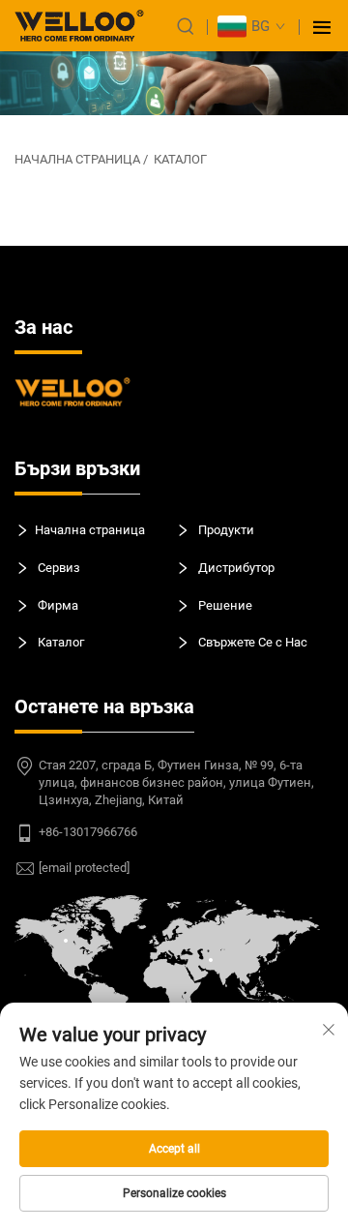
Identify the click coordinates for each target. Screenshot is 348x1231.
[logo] (79, 25)
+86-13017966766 (88, 832)
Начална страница (77, 159)
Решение (223, 604)
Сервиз (57, 567)
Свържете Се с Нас (251, 642)
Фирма (56, 604)
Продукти (224, 530)
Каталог (180, 159)
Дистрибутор (235, 567)
